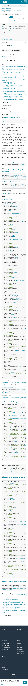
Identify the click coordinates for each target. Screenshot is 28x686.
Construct (13, 185)
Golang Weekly (5, 669)
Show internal (23, 616)
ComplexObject (10, 483)
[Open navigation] (25, 2)
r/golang (3, 665)
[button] (2, 26)
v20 (20, 5)
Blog (17, 645)
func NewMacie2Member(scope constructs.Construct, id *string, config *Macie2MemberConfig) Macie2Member (13, 85)
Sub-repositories (5, 645)
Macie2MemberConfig (8, 187)
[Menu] (14, 42)
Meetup (3, 667)
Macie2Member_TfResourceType (13, 162)
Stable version (17, 28)
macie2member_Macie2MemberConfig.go (12, 601)
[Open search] (22, 2)
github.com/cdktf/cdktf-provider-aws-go (10, 35)
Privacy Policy (14, 678)
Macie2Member (22, 184)
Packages (4, 640)
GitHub (3, 660)
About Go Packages (6, 647)
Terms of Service (14, 676)
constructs (8, 185)
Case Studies (4, 633)
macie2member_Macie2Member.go (10, 599)
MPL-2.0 (20, 18)
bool (4, 121)
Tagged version (6, 28)
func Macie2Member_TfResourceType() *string (13, 69)
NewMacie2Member (10, 387)
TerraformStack (18, 213)
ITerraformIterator (17, 239)
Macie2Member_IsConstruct (12, 117)
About (18, 640)
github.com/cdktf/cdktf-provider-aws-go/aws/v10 (12, 10)
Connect (4, 656)
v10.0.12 (5, 17)
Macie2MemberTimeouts (19, 350)
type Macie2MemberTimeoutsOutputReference (13, 91)
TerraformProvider (17, 277)
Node (15, 275)
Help (17, 638)
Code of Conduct (20, 653)
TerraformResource (11, 203)
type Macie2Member (7, 82)
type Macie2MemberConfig (8, 88)
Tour (17, 633)
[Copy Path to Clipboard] (9, 11)
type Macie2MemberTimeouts (9, 90)
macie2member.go (6, 598)
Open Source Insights (7, 39)
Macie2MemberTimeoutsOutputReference (14, 477)
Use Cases (4, 631)
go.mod (6, 26)
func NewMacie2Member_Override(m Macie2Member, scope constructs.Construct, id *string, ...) (13, 79)
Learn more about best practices (8, 30)
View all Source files (21, 594)
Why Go (4, 629)
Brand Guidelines (20, 651)
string (22, 164)
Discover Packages (6, 8)
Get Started (20, 629)
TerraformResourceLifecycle (21, 268)
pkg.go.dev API (5, 649)
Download (19, 643)
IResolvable (22, 558)
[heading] (5, 2)
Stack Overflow (20, 635)
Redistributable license (19, 26)
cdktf (14, 176)
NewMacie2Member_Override (12, 181)
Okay (25, 682)
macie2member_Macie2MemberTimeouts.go (12, 602)
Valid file (6, 26)
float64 (11, 224)
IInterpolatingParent (19, 586)
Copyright (14, 674)
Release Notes (20, 649)
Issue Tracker (19, 647)
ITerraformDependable (19, 412)
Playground (19, 631)
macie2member (5, 11)
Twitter (3, 658)
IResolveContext (20, 568)
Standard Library (5, 643)
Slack (3, 663)
